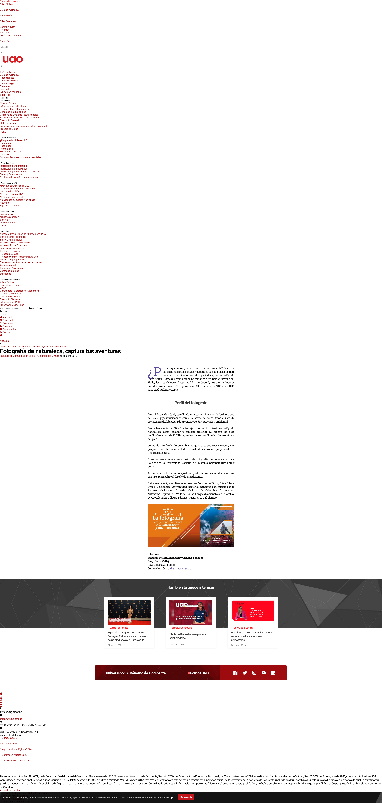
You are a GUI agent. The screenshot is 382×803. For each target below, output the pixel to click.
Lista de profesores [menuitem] (10, 123)
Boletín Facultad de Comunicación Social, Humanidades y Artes (33, 346)
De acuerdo (186, 797)
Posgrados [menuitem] (5, 146)
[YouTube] (1, 703)
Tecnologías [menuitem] (6, 148)
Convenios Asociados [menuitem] (11, 268)
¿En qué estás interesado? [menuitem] (13, 140)
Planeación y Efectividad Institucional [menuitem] (20, 117)
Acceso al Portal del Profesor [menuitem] (15, 242)
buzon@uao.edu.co (11, 718)
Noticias (4, 340)
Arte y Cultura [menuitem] (7, 282)
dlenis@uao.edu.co (181, 568)
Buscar (31, 308)
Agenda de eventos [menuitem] (10, 205)
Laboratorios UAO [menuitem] (9, 191)
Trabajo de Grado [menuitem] (9, 129)
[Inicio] (1, 335)
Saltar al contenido (10, 1)
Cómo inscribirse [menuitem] (8, 163)
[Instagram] (1, 700)
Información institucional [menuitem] (13, 106)
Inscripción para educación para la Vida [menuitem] (21, 171)
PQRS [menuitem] (3, 131)
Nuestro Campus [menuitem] (9, 103)
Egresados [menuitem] (5, 273)
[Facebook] (1, 694)
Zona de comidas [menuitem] (9, 265)
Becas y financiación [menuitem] (11, 174)
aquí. (171, 797)
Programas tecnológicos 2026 (16, 749)
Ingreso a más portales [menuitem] (12, 248)
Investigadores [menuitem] (7, 222)
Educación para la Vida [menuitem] (12, 151)
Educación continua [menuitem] (10, 35)
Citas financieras (9, 21)
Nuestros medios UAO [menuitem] (11, 194)
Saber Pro (5, 41)
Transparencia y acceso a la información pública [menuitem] (25, 126)
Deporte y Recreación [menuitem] (11, 293)
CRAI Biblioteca (8, 4)
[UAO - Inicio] (12, 63)
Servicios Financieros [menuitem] (11, 239)
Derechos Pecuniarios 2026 (14, 760)
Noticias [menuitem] (4, 202)
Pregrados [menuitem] (5, 143)
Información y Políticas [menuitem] (12, 302)
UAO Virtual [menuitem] (6, 154)
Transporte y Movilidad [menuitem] (12, 305)
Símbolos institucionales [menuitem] (13, 111)
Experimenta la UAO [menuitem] (9, 183)
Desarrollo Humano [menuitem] (10, 296)
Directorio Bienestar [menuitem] (10, 299)
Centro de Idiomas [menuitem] (9, 271)
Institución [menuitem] (5, 101)
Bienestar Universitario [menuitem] (10, 279)
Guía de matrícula (9, 10)
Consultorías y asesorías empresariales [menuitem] (20, 157)
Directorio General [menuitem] (9, 120)
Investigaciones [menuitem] (7, 211)
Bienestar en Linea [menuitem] (9, 285)
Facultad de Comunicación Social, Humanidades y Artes (29, 355)
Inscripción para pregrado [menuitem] (13, 165)
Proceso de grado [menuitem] (9, 253)
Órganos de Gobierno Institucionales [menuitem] (19, 114)
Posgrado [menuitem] (5, 32)
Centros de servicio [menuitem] (10, 251)
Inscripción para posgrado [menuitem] (13, 168)
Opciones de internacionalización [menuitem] (17, 188)
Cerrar (39, 308)
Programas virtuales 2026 (13, 755)
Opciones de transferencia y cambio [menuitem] (19, 177)
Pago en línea (7, 15)
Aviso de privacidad (10, 790)
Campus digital (8, 27)
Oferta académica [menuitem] (8, 137)
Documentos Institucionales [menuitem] (14, 109)
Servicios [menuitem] (5, 219)
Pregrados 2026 (8, 737)
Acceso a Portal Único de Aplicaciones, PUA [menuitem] (23, 234)
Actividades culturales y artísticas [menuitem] (17, 200)
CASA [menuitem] (3, 288)
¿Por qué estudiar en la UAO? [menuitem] (15, 185)
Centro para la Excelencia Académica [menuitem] (19, 290)
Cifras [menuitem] (3, 225)
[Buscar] (2, 52)
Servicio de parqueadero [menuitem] (12, 259)
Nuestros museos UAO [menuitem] (12, 197)
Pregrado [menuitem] (5, 29)
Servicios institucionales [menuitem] (13, 236)
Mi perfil (4, 47)
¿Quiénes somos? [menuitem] (9, 217)
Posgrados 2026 (8, 743)
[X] (1, 697)
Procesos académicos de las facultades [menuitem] (21, 262)
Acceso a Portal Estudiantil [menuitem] (14, 245)
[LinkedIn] (1, 705)
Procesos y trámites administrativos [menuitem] (19, 256)
